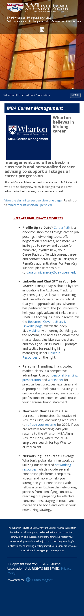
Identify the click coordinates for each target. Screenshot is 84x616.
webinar (35, 330)
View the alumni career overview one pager (33, 200)
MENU (76, 95)
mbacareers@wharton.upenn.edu (31, 205)
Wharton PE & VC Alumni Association (26, 95)
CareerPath (62, 227)
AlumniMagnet (42, 580)
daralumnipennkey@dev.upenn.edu (51, 272)
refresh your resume (41, 424)
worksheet (55, 380)
